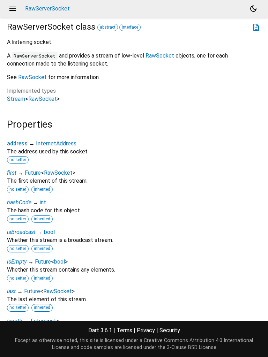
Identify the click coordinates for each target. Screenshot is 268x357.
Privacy (146, 330)
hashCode (19, 202)
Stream (16, 99)
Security (169, 330)
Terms (124, 330)
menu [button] (12, 9)
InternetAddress (56, 143)
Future (33, 172)
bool (49, 232)
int (43, 202)
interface (130, 27)
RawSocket (160, 55)
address (17, 143)
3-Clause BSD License (191, 347)
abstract (108, 27)
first (11, 172)
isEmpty (17, 261)
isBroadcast (21, 232)
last (11, 291)
